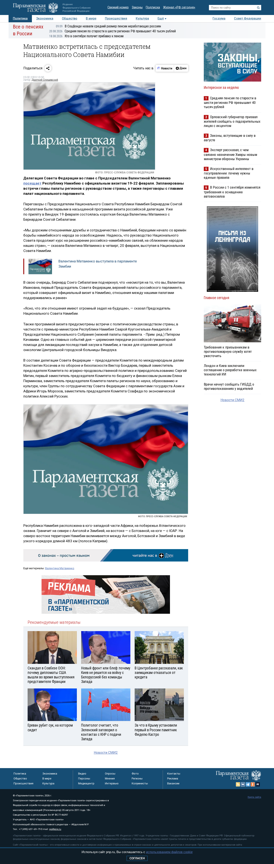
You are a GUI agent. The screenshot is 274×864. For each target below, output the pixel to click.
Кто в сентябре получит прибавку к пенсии (86, 36)
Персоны (84, 778)
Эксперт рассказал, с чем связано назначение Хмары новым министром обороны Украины (230, 154)
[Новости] (165, 68)
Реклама (172, 778)
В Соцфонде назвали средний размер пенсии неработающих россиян (108, 26)
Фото (135, 773)
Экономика (44, 18)
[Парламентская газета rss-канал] (238, 784)
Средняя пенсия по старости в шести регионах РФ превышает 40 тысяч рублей (112, 31)
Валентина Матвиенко (59, 568)
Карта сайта (254, 797)
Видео (82, 773)
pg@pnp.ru (55, 829)
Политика (20, 18)
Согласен (137, 858)
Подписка (153, 7)
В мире (91, 18)
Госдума (219, 18)
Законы (137, 7)
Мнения (110, 778)
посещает (32, 183)
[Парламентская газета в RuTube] (258, 784)
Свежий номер (118, 7)
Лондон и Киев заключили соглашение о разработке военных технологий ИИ (230, 369)
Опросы (110, 773)
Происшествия (116, 18)
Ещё (161, 18)
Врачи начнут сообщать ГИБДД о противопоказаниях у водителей (229, 386)
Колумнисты (140, 783)
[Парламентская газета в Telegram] (248, 784)
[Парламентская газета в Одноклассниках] (253, 784)
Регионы (137, 778)
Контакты (173, 773)
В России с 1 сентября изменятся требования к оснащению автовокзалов (232, 191)
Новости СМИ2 (106, 753)
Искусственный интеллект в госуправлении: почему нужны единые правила (228, 173)
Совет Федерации (247, 18)
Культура (142, 18)
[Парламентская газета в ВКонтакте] (243, 784)
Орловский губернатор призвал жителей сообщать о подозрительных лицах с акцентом (232, 121)
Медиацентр (86, 783)
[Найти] (258, 7)
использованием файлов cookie (169, 852)
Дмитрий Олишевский (45, 79)
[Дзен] (181, 68)
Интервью (112, 783)
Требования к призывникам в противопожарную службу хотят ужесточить (228, 351)
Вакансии (173, 783)
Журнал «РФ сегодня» (179, 7)
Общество (69, 18)
